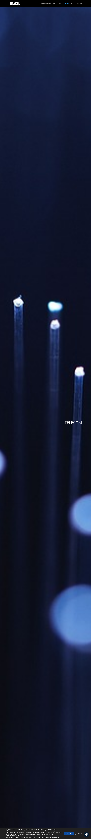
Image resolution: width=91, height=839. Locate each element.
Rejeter (80, 833)
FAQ (72, 3)
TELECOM (66, 3)
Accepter (69, 833)
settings (57, 837)
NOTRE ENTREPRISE (45, 3)
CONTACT (79, 3)
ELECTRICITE (57, 3)
